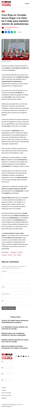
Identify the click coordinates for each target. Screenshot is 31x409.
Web (3, 300)
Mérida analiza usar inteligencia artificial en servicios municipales (14, 334)
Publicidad (4, 398)
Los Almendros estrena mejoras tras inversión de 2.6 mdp (15, 328)
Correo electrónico (6, 293)
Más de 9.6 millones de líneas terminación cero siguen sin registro (15, 347)
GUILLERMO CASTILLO (12, 27)
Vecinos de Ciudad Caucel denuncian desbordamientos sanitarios (15, 321)
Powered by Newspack (7, 406)
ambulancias (13, 252)
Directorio (4, 387)
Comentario (4, 271)
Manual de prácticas (6, 395)
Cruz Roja (20, 252)
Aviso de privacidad (6, 392)
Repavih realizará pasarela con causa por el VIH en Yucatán (15, 340)
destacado (4, 255)
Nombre (4, 286)
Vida (3, 11)
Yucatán (19, 255)
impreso (10, 255)
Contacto (4, 390)
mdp (14, 255)
